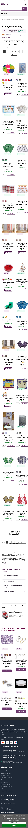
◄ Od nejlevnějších (10, 41)
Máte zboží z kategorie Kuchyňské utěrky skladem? (13, 586)
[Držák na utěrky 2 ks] (8, 305)
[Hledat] (24, 9)
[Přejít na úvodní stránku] (3, 19)
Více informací (16, 820)
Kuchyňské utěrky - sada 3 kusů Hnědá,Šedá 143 (8, 361)
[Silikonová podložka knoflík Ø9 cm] (8, 69)
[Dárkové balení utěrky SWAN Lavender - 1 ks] (8, 421)
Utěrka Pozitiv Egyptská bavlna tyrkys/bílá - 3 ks (22, 321)
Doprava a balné (5, 779)
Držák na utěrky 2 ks (8, 320)
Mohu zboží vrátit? (9, 591)
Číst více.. (4, 563)
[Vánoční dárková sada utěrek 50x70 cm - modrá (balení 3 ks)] (8, 109)
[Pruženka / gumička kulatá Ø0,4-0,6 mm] (21, 687)
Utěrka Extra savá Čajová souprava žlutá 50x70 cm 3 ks (8, 513)
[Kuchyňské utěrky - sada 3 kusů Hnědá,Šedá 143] (8, 345)
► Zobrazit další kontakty (8, 812)
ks (19, 94)
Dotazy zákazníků (5, 782)
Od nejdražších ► (13, 44)
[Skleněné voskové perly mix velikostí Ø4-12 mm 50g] (7, 643)
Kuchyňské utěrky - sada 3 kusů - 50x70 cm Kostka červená (8, 205)
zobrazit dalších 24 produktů (14, 533)
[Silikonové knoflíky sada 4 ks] (8, 268)
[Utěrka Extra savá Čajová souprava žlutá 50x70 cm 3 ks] (8, 500)
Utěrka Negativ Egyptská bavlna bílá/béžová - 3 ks (22, 125)
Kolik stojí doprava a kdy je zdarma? (11, 576)
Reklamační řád (5, 775)
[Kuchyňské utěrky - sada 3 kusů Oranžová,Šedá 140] (8, 229)
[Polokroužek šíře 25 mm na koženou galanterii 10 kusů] (21, 643)
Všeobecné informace (6, 771)
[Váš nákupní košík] (25, 4)
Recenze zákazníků (6, 784)
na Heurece (6, 34)
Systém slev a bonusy (6, 786)
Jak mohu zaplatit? (9, 581)
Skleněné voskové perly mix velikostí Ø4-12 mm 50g (7, 661)
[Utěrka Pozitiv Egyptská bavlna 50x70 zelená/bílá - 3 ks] (8, 149)
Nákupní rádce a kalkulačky (8, 791)
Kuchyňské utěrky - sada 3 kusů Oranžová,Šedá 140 (8, 245)
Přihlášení (24, 1)
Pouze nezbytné (14, 822)
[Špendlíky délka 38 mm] (7, 687)
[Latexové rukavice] (8, 384)
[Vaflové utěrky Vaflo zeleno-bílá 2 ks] (8, 460)
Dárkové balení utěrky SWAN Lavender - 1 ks (8, 437)
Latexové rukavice (8, 398)
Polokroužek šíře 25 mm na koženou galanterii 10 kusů (21, 661)
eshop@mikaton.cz (8, 808)
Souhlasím (14, 825)
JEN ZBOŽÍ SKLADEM (13, 48)
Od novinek (20, 41)
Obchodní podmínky (6, 773)
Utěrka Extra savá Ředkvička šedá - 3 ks (22, 437)
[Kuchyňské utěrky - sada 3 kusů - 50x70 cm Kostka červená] (8, 189)
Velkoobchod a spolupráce (8, 788)
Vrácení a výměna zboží (7, 777)
